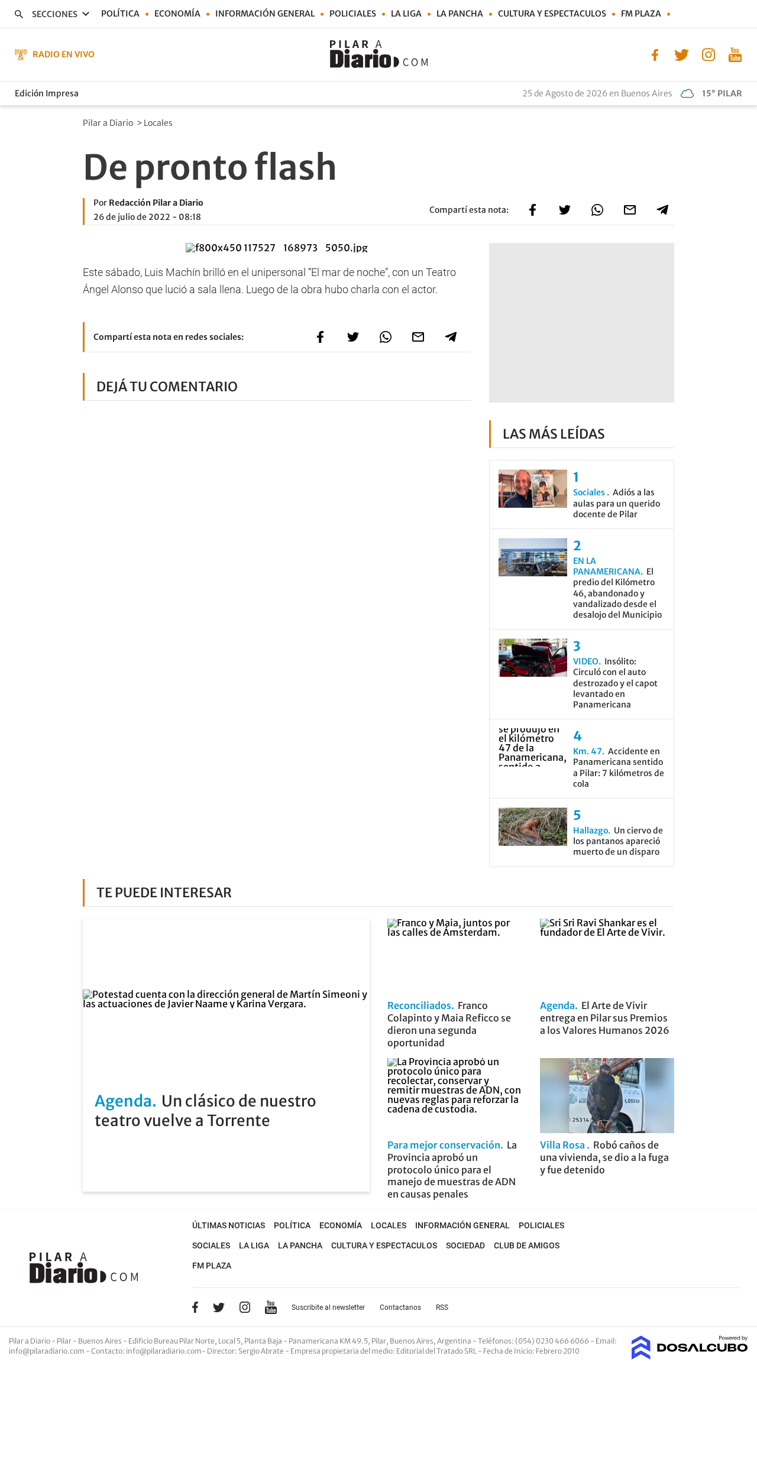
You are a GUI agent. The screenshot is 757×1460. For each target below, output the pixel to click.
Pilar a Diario (109, 123)
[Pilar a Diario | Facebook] (655, 54)
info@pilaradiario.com (164, 1351)
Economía (177, 13)
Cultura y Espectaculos (552, 13)
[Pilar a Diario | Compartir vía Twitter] (565, 210)
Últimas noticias (228, 1225)
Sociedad (465, 1245)
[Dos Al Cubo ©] (690, 1356)
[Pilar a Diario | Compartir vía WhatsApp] (597, 210)
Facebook (195, 1307)
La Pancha (459, 13)
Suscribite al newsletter (328, 1307)
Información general (265, 13)
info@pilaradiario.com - (50, 1351)
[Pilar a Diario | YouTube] (734, 54)
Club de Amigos (526, 1245)
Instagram (245, 1307)
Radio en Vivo (64, 54)
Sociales (211, 1245)
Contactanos (400, 1307)
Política (120, 13)
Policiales (352, 13)
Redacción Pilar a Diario (156, 202)
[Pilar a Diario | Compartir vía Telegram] (662, 210)
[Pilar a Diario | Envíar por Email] (630, 210)
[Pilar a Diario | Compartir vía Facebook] (532, 210)
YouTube (271, 1307)
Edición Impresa (47, 93)
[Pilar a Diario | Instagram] (708, 54)
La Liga (406, 13)
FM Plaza (641, 13)
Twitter (219, 1307)
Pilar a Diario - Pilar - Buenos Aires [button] (66, 1340)
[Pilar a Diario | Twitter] (681, 54)
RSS (442, 1307)
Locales (159, 123)
